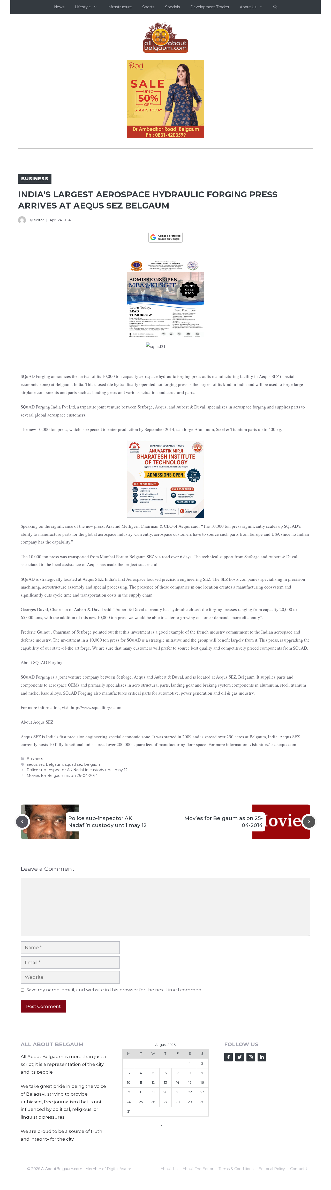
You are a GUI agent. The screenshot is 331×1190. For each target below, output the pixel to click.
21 (177, 1092)
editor (39, 220)
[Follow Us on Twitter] (239, 1057)
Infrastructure (120, 6)
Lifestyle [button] (83, 6)
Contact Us (300, 1168)
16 (202, 1082)
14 (177, 1082)
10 (128, 1082)
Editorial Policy (272, 1168)
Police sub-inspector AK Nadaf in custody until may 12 (77, 770)
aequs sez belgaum (45, 764)
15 (190, 1082)
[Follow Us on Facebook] (228, 1057)
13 (165, 1082)
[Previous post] (22, 822)
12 (153, 1082)
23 (202, 1092)
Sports (148, 6)
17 (128, 1092)
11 (141, 1082)
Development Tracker (209, 6)
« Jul (164, 1125)
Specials (172, 6)
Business (34, 179)
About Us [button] (248, 6)
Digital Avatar (119, 1168)
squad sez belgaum (83, 764)
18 (140, 1092)
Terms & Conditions (236, 1168)
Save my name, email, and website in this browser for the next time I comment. (115, 989)
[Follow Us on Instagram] (250, 1057)
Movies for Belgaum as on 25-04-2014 (62, 775)
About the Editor (198, 1168)
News (59, 6)
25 (141, 1102)
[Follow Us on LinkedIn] (262, 1057)
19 (153, 1092)
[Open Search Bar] (275, 7)
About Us (169, 1168)
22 (190, 1092)
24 (129, 1102)
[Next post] (309, 822)
